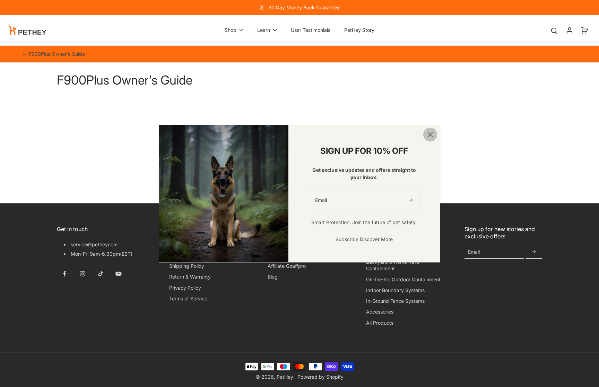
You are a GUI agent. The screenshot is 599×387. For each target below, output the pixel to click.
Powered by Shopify (320, 377)
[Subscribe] (534, 252)
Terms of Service (188, 298)
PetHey (285, 377)
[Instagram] (82, 273)
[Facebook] (64, 273)
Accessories (379, 312)
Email (474, 252)
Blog (273, 277)
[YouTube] (118, 273)
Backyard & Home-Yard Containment (392, 265)
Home (13, 54)
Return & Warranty (190, 277)
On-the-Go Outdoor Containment (403, 279)
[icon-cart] (584, 30)
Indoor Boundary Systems (395, 290)
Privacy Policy (185, 288)
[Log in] (569, 30)
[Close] (430, 134)
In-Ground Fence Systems (395, 301)
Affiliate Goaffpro (287, 266)
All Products (379, 323)
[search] (554, 30)
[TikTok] (100, 273)
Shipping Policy (186, 266)
